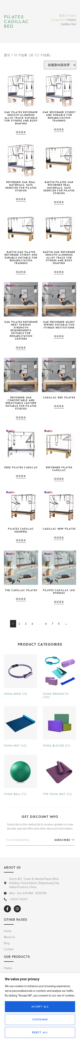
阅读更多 (21, 132)
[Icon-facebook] (7, 908)
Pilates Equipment (63, 18)
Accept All (40, 1006)
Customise (40, 1019)
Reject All (40, 1032)
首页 (62, 16)
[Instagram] (17, 908)
